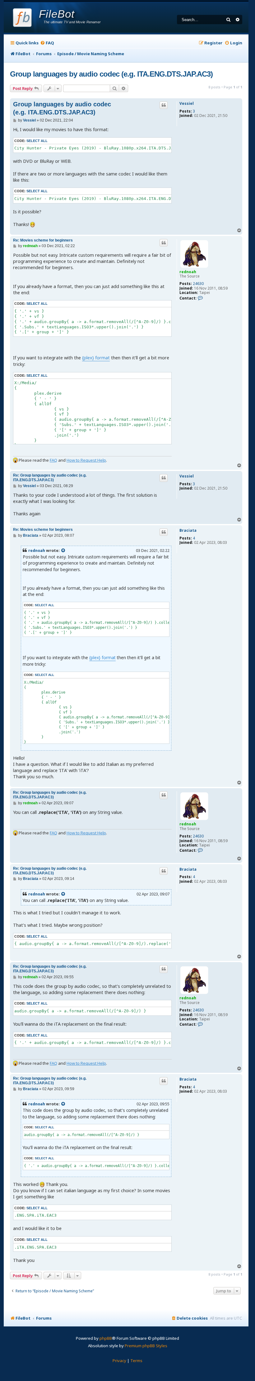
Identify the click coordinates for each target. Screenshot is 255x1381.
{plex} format (96, 358)
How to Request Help (86, 460)
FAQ (53, 460)
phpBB (106, 1338)
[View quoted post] (63, 551)
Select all (37, 141)
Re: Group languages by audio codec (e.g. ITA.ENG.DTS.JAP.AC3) (49, 477)
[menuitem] (47, 42)
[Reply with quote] (164, 105)
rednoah (187, 271)
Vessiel (186, 103)
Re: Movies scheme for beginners (43, 240)
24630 (198, 284)
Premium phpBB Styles (146, 1345)
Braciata (188, 530)
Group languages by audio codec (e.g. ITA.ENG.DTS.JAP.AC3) (111, 74)
